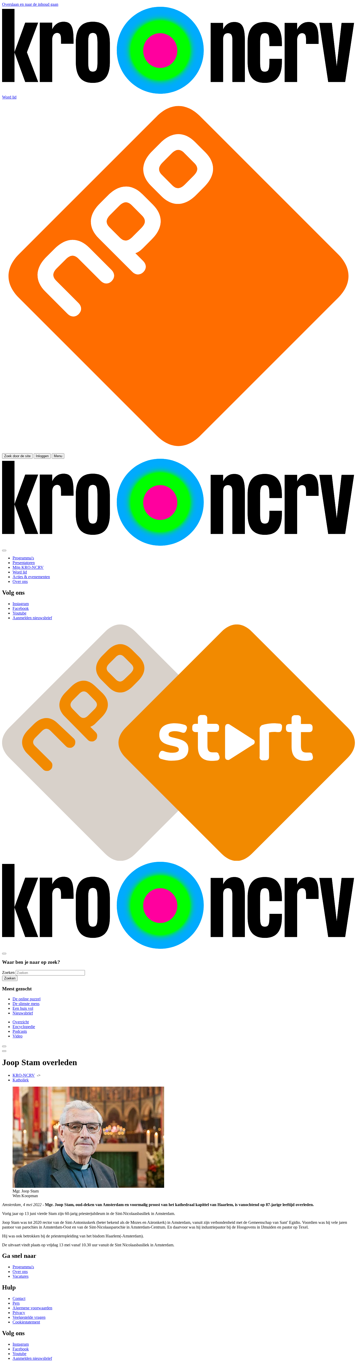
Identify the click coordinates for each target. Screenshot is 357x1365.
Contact (19, 1298)
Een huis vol (23, 1008)
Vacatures (20, 1276)
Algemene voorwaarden (32, 1308)
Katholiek (21, 1080)
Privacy (19, 1312)
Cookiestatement (26, 1322)
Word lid (9, 97)
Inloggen (42, 456)
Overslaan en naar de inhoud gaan (30, 4)
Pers (16, 1303)
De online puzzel (27, 999)
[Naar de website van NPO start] (178, 451)
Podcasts (20, 1031)
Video (17, 1036)
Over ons (20, 1271)
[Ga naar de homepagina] (178, 92)
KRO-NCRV (24, 1075)
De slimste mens (26, 1003)
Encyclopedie (24, 1026)
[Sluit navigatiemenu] (4, 550)
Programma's (23, 1267)
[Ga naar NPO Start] (178, 859)
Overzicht (21, 1022)
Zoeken (8, 972)
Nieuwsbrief (23, 1013)
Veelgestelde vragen (29, 1317)
